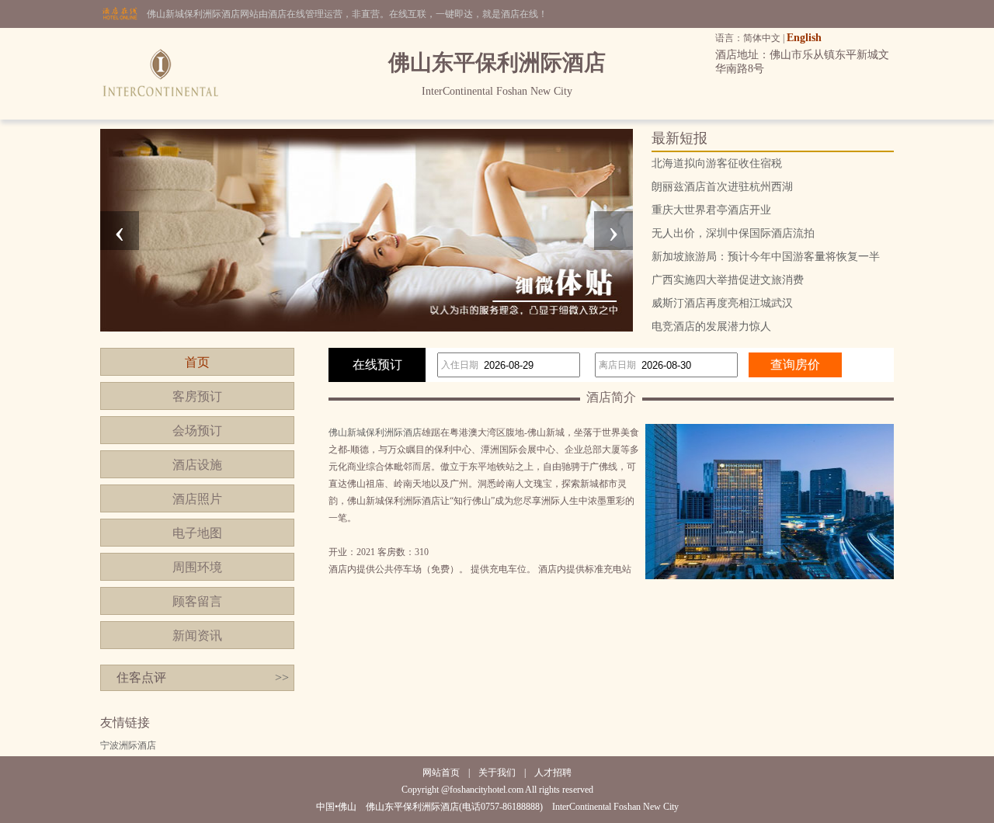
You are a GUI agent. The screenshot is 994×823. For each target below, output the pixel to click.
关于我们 (497, 772)
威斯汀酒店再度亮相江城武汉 (722, 303)
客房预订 (197, 396)
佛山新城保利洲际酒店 (375, 432)
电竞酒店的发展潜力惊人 (711, 326)
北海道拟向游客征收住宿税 (717, 163)
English (804, 37)
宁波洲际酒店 (128, 745)
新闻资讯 (197, 635)
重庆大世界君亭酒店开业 (711, 210)
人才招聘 (553, 772)
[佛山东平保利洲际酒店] (160, 116)
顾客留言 (197, 601)
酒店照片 (197, 498)
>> (282, 677)
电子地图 (197, 533)
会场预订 (197, 430)
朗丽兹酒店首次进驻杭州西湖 (722, 187)
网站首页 (441, 772)
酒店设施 (197, 464)
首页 (197, 362)
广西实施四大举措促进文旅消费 (728, 280)
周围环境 (197, 567)
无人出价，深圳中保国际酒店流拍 (733, 233)
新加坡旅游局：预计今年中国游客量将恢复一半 (766, 256)
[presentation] (119, 230)
